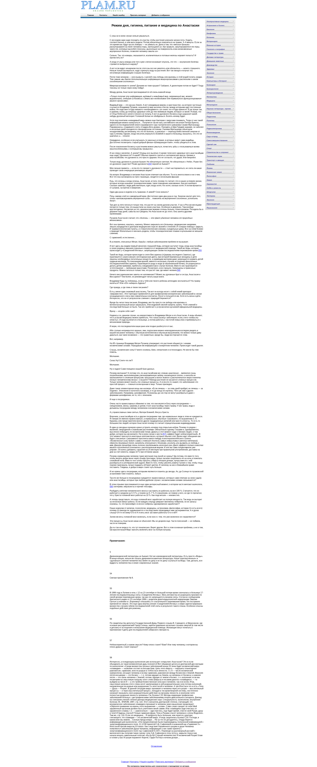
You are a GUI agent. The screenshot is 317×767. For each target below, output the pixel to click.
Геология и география (216, 49)
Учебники (210, 164)
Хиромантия (212, 184)
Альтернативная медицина (217, 21)
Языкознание (212, 208)
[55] (200, 250)
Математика (212, 97)
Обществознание (214, 113)
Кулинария (211, 85)
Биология (210, 29)
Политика (210, 121)
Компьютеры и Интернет (217, 81)
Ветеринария (212, 41)
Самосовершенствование (217, 140)
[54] (150, 164)
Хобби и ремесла (214, 188)
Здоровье (210, 69)
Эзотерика (211, 196)
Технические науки (214, 156)
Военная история (214, 45)
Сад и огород (212, 136)
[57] (164, 434)
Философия (211, 176)
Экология (210, 200)
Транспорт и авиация (215, 160)
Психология (211, 125)
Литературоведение (215, 93)
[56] (178, 270)
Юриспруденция (213, 204)
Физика (209, 168)
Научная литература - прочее (219, 109)
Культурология (212, 89)
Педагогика (211, 117)
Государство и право (215, 53)
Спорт (209, 148)
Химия (209, 180)
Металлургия (212, 105)
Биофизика (211, 33)
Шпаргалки (211, 192)
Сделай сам (211, 144)
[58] (111, 487)
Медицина (211, 101)
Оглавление (156, 746)
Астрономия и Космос (216, 25)
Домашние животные (215, 61)
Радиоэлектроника (214, 128)
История (210, 77)
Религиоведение (213, 132)
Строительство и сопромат (217, 152)
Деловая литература (215, 57)
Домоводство (212, 65)
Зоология (210, 73)
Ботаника (210, 37)
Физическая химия (214, 172)
